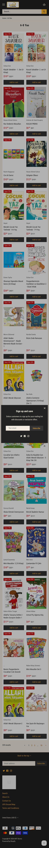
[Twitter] (21, 436)
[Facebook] (25, 436)
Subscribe (36, 428)
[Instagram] (28, 436)
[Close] (44, 408)
